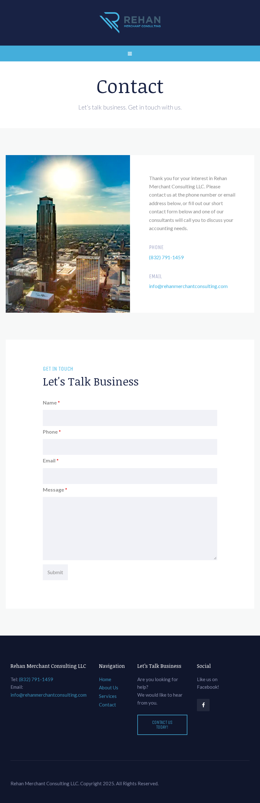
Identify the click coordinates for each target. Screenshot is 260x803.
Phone (52, 432)
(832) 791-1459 (166, 257)
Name (51, 402)
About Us (108, 687)
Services (108, 696)
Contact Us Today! (162, 724)
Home (105, 679)
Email (51, 460)
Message (55, 489)
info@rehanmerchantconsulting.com (188, 286)
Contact (107, 704)
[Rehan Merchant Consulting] (130, 23)
